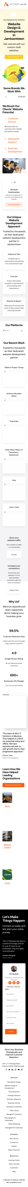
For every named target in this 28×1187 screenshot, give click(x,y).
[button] (14, 120)
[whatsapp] (10, 982)
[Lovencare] (14, 512)
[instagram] (15, 1069)
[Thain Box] (14, 425)
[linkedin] (12, 1069)
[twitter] (9, 1069)
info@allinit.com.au (16, 1182)
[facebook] (6, 1069)
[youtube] (18, 1069)
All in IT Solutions (13, 1180)
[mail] (18, 982)
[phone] (14, 982)
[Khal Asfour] (14, 459)
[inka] (14, 484)
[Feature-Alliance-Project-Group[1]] (14, 371)
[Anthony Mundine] (14, 400)
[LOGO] (11, 2)
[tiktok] (22, 1069)
